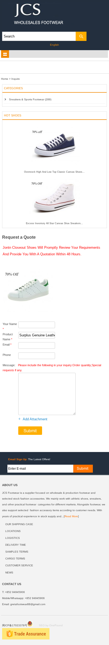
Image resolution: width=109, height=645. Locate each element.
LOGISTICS (12, 537)
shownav (5, 54)
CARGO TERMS (15, 558)
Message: (52, 368)
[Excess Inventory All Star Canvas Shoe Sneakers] (54, 221)
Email (7, 344)
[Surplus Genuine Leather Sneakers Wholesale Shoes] (28, 314)
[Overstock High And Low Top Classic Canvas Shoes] (54, 169)
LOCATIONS (13, 531)
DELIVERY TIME (15, 544)
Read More (71, 516)
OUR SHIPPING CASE (19, 524)
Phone (7, 354)
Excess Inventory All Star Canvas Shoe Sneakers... (54, 223)
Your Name (10, 326)
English (54, 44)
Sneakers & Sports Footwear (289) (30, 99)
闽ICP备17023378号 (14, 625)
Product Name (8, 337)
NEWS (9, 572)
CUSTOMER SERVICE (19, 565)
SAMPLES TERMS (16, 551)
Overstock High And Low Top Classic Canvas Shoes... (54, 172)
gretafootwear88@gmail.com (27, 604)
